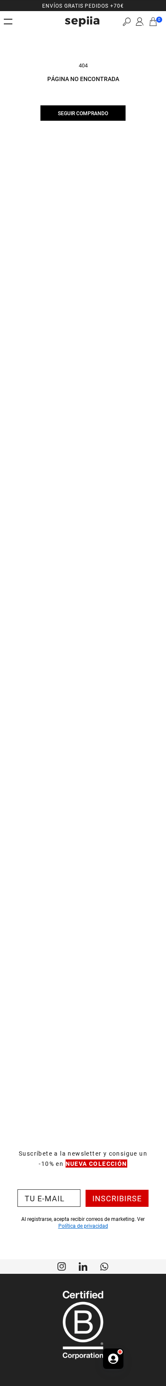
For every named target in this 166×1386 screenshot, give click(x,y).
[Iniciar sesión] (139, 21)
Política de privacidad (83, 1225)
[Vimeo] (83, 1265)
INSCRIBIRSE (117, 1198)
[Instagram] (61, 1265)
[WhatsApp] (104, 1265)
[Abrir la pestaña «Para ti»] (113, 1358)
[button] (126, 21)
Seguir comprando (83, 113)
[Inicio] (82, 21)
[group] (83, 5)
